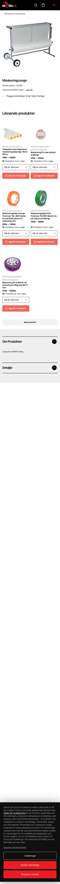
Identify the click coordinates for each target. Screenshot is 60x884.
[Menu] (35, 5)
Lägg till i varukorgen (17, 175)
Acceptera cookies (30, 874)
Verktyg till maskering (14, 13)
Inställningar (30, 855)
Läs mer (29, 90)
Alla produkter (30, 322)
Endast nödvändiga (30, 865)
